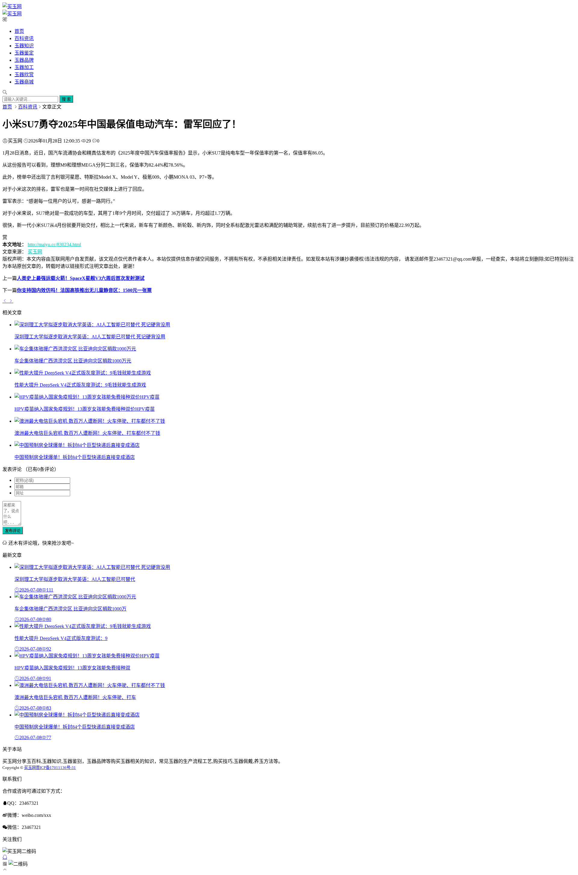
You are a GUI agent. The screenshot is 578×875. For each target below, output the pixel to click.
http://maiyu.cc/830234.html (54, 244)
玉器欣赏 (24, 74)
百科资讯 (24, 38)
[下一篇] (10, 300)
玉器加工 (24, 67)
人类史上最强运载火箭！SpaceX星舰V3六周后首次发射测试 (80, 278)
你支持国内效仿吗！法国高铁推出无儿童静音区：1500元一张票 (84, 290)
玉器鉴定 (24, 52)
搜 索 (66, 99)
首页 (19, 31)
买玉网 (35, 251)
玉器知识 (24, 45)
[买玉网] (12, 6)
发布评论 (12, 530)
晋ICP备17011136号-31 (56, 767)
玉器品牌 (24, 60)
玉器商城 (24, 81)
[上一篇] (5, 300)
